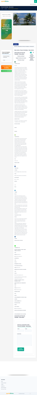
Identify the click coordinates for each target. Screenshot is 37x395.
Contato (2, 384)
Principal (16, 44)
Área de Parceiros (3, 387)
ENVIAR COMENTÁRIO (20, 349)
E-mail (26, 328)
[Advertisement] (6, 45)
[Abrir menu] (35, 1)
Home (2, 381)
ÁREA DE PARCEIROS (33, 4)
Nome (18, 328)
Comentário (19, 333)
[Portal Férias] (5, 1)
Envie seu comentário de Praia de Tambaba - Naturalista (24, 46)
